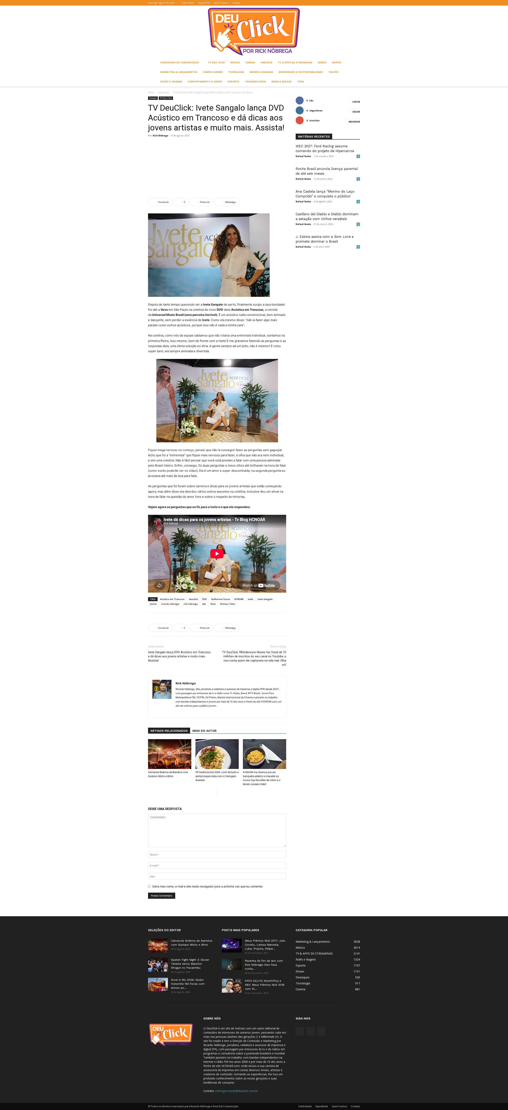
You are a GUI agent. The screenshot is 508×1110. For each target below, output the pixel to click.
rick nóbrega (191, 603)
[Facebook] (344, 3)
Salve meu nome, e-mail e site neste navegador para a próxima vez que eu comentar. (207, 886)
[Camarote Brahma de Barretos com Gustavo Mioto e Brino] (169, 754)
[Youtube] (357, 3)
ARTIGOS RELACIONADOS (169, 731)
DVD (204, 599)
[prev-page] (213, 792)
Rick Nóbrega (160, 135)
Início (151, 92)
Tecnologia (236, 72)
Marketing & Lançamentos (178, 72)
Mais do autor (204, 731)
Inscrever (354, 121)
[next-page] (219, 792)
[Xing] (179, 712)
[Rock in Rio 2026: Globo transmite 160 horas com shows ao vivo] (158, 985)
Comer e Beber (213, 72)
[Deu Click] (254, 32)
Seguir (356, 111)
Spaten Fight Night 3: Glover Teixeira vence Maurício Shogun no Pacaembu (190, 963)
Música (235, 62)
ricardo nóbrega (170, 603)
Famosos (266, 62)
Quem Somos (221, 2)
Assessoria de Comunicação (179, 62)
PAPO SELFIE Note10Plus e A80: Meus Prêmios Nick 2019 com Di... (264, 984)
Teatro (333, 72)
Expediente (204, 2)
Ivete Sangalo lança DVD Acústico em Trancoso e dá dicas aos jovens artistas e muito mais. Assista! (179, 656)
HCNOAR (238, 599)
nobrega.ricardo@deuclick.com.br (236, 1091)
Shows (336, 62)
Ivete (250, 599)
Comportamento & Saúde (205, 81)
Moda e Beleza (281, 81)
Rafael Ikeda (303, 156)
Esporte (233, 81)
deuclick (193, 599)
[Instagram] (350, 3)
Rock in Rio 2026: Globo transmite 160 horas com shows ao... (188, 983)
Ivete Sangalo (265, 599)
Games (322, 62)
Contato (236, 2)
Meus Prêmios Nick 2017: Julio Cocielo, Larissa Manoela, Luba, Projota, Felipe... (265, 944)
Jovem (153, 603)
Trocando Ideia (255, 81)
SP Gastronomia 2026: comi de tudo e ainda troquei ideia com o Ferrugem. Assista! (217, 776)
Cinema (250, 62)
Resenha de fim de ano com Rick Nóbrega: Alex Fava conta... (264, 964)
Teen (300, 81)
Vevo (213, 603)
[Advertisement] (217, 168)
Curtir (356, 101)
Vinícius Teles (227, 603)
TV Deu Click (216, 62)
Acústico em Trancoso (172, 599)
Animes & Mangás (261, 72)
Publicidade (188, 2)
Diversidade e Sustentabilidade (301, 72)
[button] (338, 2)
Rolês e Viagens (171, 81)
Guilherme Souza (220, 599)
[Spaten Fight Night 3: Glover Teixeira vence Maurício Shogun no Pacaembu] (158, 965)
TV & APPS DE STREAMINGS (295, 62)
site (204, 603)
